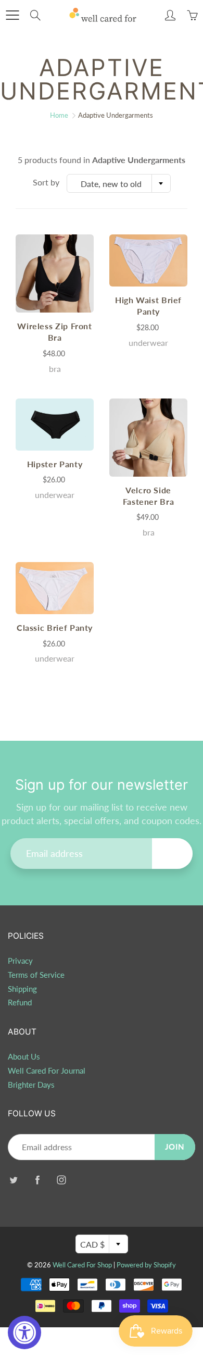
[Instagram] (61, 1180)
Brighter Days (31, 1084)
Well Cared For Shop (82, 1265)
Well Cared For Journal (46, 1070)
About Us (24, 1056)
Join (172, 853)
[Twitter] (13, 1180)
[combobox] (119, 183)
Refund (20, 1002)
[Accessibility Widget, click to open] (24, 1332)
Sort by (46, 182)
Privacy (20, 960)
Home (59, 115)
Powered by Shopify (146, 1265)
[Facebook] (37, 1180)
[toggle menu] (12, 15)
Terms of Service (36, 974)
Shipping (22, 989)
